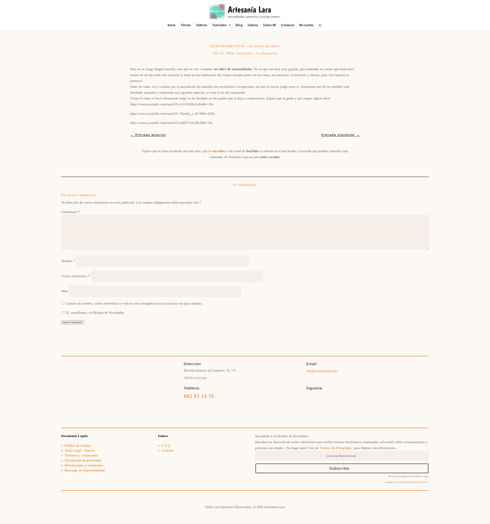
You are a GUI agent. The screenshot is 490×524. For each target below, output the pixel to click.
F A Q (166, 445)
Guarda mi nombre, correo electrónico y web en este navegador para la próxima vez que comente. (134, 303)
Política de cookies (78, 445)
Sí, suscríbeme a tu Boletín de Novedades (94, 312)
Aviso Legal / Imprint (80, 450)
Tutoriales (219, 25)
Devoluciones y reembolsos (84, 465)
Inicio (172, 25)
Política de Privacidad (335, 448)
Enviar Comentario (72, 322)
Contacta (287, 25)
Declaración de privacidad (83, 460)
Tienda (186, 25)
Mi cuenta (306, 25)
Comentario (70, 212)
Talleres (201, 25)
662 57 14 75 (199, 396)
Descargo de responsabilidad (85, 470)
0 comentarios (267, 53)
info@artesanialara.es (322, 371)
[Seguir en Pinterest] (258, 165)
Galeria (253, 25)
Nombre (68, 261)
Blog (239, 25)
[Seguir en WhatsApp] (272, 165)
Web (64, 291)
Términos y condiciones (81, 455)
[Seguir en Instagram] (231, 165)
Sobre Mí (269, 25)
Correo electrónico (75, 276)
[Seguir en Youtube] (245, 165)
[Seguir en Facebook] (218, 165)
